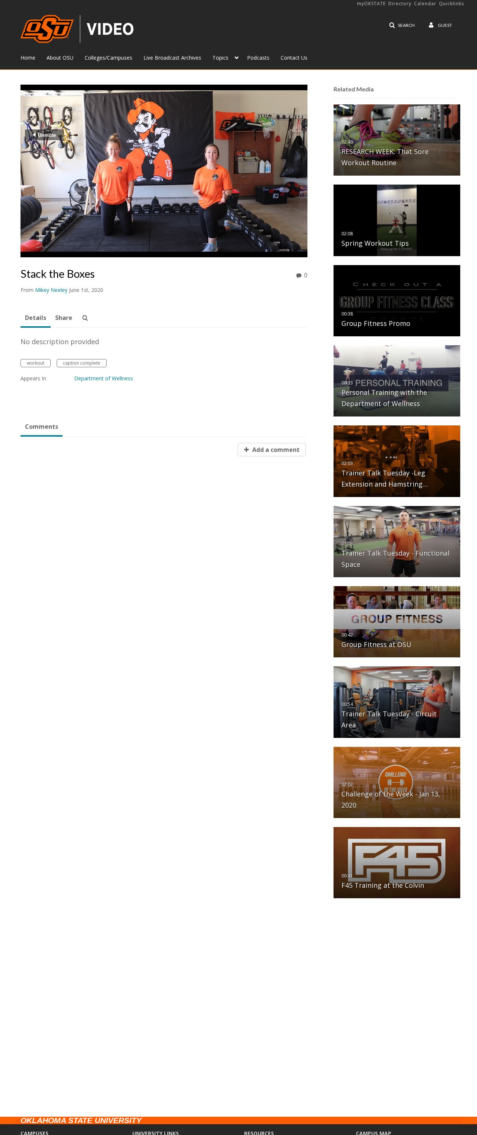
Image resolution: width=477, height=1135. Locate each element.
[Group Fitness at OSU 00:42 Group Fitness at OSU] (397, 621)
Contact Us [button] (294, 57)
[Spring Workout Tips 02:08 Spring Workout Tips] (397, 220)
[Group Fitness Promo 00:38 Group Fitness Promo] (397, 300)
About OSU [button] (60, 57)
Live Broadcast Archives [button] (172, 57)
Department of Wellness (103, 378)
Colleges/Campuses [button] (108, 57)
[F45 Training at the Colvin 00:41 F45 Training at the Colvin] (397, 862)
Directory (399, 3)
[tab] (35, 318)
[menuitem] (33, 57)
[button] (402, 25)
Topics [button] (220, 57)
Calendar (425, 3)
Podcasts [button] (258, 57)
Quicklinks (451, 3)
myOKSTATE (371, 3)
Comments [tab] (41, 426)
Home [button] (27, 57)
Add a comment (275, 450)
